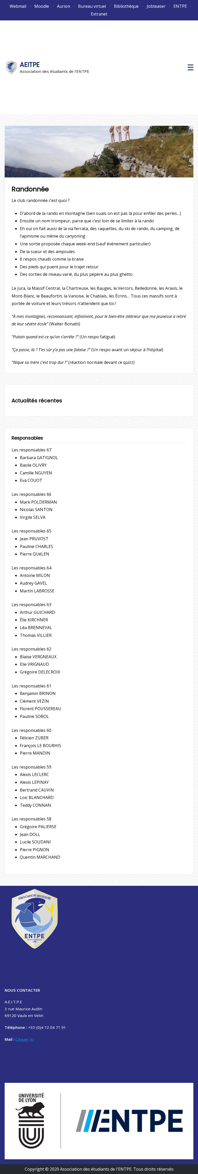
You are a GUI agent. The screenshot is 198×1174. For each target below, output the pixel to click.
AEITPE (30, 64)
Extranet (99, 14)
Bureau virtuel (92, 6)
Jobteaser (156, 6)
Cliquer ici (24, 1039)
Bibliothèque (126, 6)
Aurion (63, 6)
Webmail (18, 6)
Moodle (41, 6)
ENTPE (180, 6)
